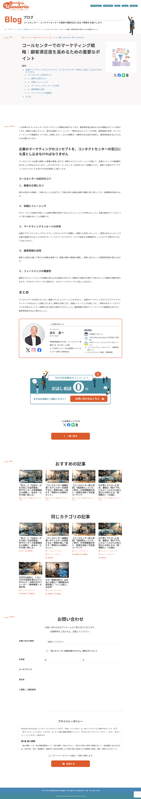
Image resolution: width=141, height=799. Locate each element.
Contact (133, 6)
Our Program (96, 6)
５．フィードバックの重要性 (40, 93)
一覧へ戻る (72, 435)
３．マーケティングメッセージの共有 (43, 85)
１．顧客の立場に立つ (37, 78)
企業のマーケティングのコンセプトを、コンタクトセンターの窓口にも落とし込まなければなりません (63, 70)
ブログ (10, 29)
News (125, 6)
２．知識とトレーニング (38, 82)
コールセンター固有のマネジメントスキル (28, 29)
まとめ (28, 96)
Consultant (108, 6)
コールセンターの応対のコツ (40, 75)
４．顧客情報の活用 (36, 89)
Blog (117, 6)
